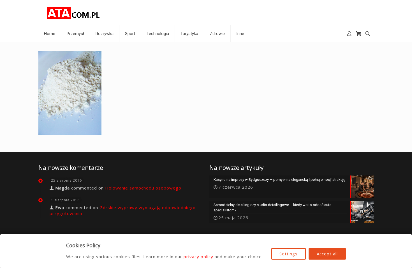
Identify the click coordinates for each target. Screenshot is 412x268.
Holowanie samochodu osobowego (143, 188)
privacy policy (198, 256)
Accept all (327, 254)
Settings (288, 254)
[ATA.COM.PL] (73, 12)
